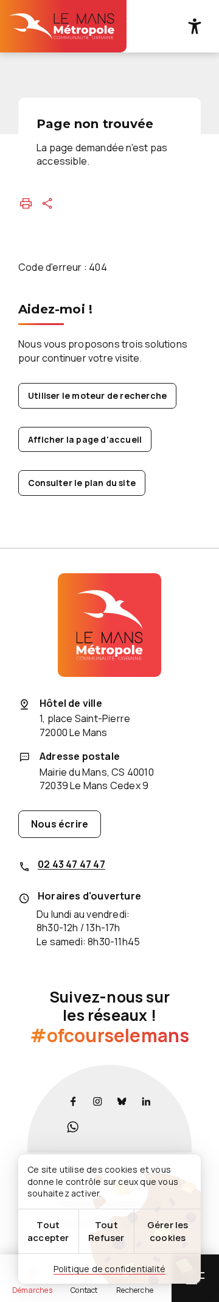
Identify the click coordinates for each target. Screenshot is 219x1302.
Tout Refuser (106, 1231)
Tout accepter (48, 1231)
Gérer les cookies (168, 1231)
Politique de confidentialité (110, 1269)
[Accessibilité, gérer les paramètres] (195, 26)
